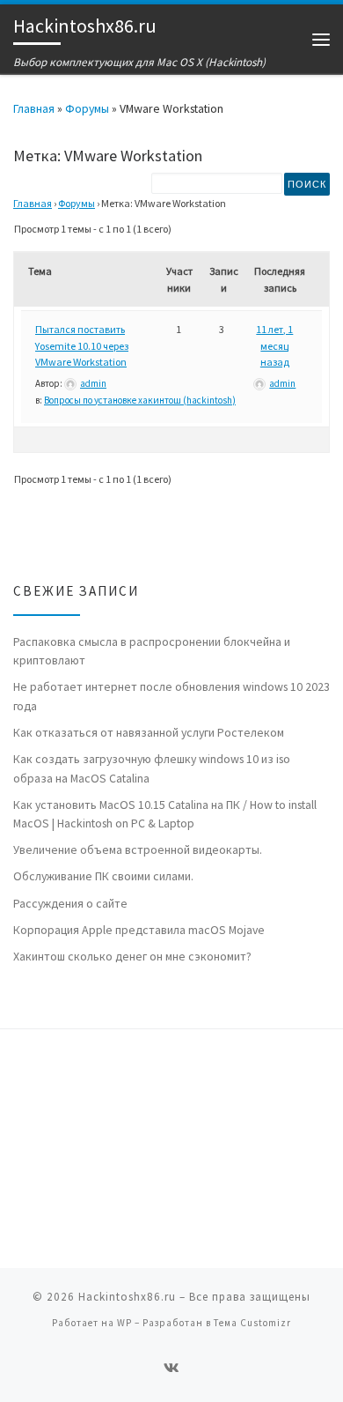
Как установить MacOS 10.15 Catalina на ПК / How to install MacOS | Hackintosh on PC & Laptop (165, 814)
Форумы (87, 108)
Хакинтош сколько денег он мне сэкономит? (132, 956)
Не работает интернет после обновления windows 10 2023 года (171, 696)
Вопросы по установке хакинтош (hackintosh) (140, 400)
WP (124, 1323)
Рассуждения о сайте (70, 903)
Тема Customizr (252, 1323)
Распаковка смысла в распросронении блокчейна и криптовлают (151, 651)
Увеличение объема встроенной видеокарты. (137, 849)
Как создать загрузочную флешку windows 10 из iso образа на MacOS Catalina (151, 768)
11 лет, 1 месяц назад (274, 345)
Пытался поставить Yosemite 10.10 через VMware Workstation (81, 345)
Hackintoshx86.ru (127, 1296)
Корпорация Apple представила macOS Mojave (139, 930)
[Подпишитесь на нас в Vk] (171, 1368)
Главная (34, 108)
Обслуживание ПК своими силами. (103, 876)
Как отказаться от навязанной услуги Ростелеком (148, 732)
